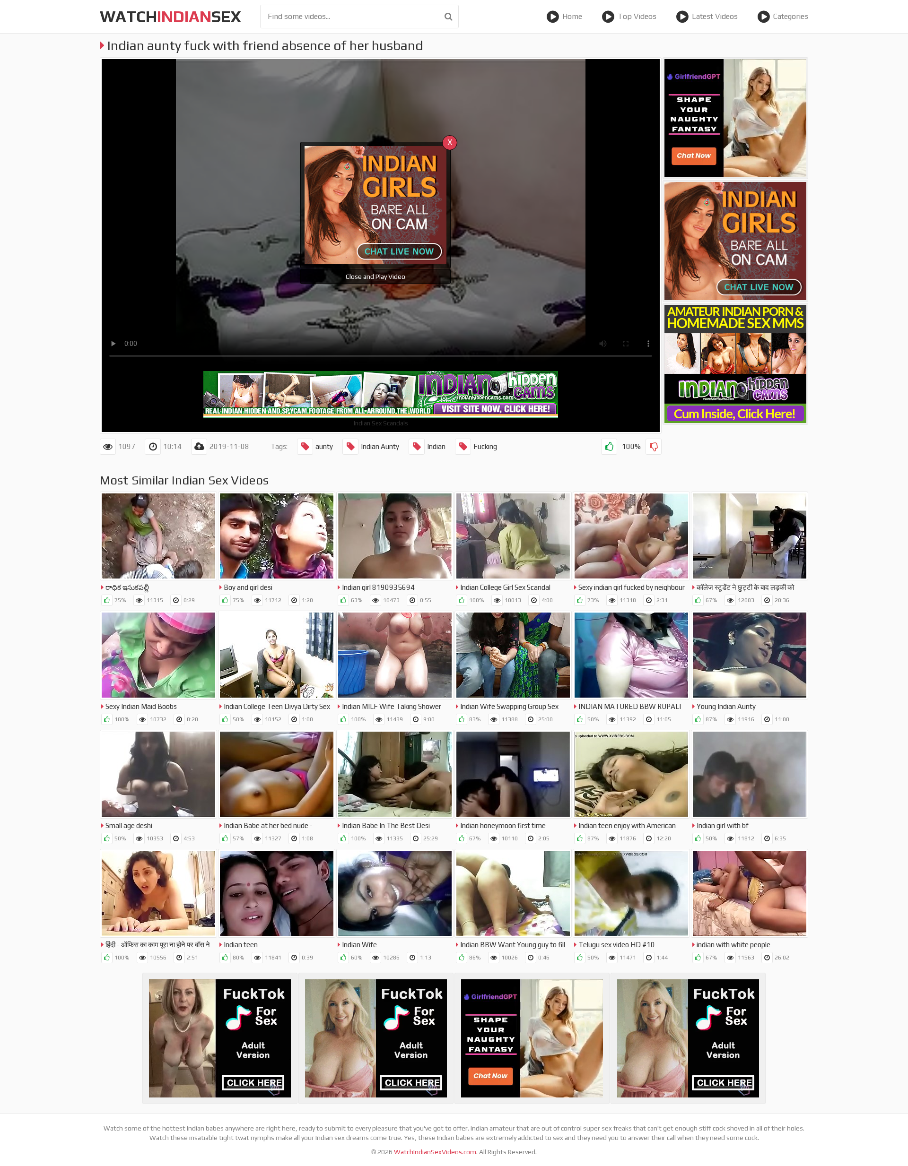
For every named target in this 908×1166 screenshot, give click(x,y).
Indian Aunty (380, 446)
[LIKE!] (609, 447)
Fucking (485, 446)
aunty (324, 446)
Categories (790, 16)
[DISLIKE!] (654, 447)
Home (572, 16)
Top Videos (637, 16)
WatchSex (170, 16)
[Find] (448, 16)
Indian (436, 446)
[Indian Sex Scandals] (735, 364)
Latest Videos (715, 16)
